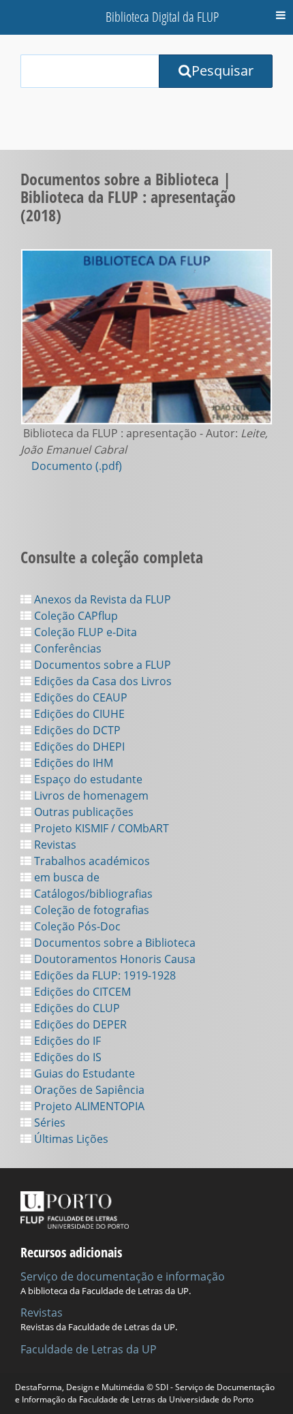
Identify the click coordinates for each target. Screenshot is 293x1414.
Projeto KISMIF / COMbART (100, 828)
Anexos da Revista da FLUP (101, 599)
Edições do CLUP (75, 1008)
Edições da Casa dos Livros (101, 681)
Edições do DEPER (79, 1024)
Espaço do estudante (86, 779)
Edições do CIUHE (78, 713)
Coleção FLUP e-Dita (84, 632)
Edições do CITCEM (81, 991)
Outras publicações (82, 811)
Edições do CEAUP (79, 697)
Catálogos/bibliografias (92, 893)
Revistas (53, 844)
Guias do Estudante (83, 1073)
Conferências (66, 648)
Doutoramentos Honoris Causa (113, 959)
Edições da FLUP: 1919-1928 (103, 975)
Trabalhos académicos (90, 860)
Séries (48, 1122)
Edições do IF (66, 1040)
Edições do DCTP (76, 730)
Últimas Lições (69, 1138)
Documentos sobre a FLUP (101, 664)
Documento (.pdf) (76, 465)
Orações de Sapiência (87, 1089)
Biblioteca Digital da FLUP (162, 16)
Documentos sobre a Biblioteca (113, 942)
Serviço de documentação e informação (122, 1276)
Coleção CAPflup (74, 615)
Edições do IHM (72, 762)
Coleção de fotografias (90, 909)
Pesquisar (222, 70)
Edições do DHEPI (78, 746)
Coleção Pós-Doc (76, 926)
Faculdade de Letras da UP (88, 1349)
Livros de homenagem (90, 795)
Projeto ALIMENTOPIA (87, 1106)
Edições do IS (66, 1057)
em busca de (65, 877)
